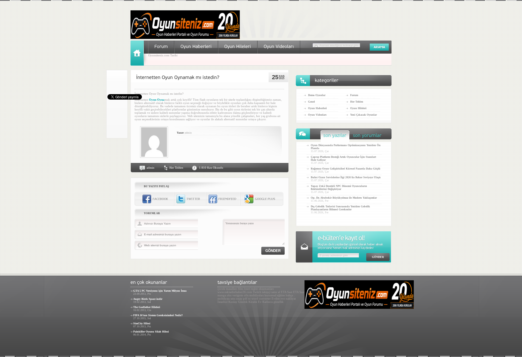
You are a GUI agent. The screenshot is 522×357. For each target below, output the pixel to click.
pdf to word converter (257, 298)
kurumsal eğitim (275, 295)
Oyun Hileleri (358, 108)
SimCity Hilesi (141, 323)
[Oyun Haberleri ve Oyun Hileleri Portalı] (185, 37)
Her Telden (176, 167)
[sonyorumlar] (367, 136)
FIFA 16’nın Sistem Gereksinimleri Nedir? (158, 315)
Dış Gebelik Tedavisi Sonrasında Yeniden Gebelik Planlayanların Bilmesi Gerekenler (340, 208)
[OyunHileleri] (237, 46)
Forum (354, 95)
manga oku (224, 295)
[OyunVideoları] (279, 46)
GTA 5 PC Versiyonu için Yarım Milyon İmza (160, 290)
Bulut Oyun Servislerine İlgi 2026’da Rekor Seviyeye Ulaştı (346, 177)
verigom (237, 295)
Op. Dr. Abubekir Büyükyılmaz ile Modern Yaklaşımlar (344, 197)
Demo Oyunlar (316, 95)
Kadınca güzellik (273, 301)
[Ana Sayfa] (139, 64)
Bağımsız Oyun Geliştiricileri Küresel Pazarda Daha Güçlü (345, 168)
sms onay (236, 298)
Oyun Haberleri (317, 108)
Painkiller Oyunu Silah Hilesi (151, 331)
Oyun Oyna (156, 99)
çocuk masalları (227, 288)
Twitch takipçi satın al (266, 292)
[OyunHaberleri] (196, 46)
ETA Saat (286, 292)
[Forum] (161, 46)
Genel (311, 101)
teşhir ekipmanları (262, 288)
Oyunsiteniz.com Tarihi (163, 55)
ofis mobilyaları (254, 295)
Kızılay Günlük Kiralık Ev (245, 301)
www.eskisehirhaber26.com (234, 292)
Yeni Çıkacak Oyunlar (363, 114)
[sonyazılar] (335, 136)
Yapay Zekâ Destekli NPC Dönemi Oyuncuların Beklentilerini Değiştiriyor (339, 187)
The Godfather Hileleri (146, 307)
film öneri (244, 288)
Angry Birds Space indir (147, 298)
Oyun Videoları (317, 114)
